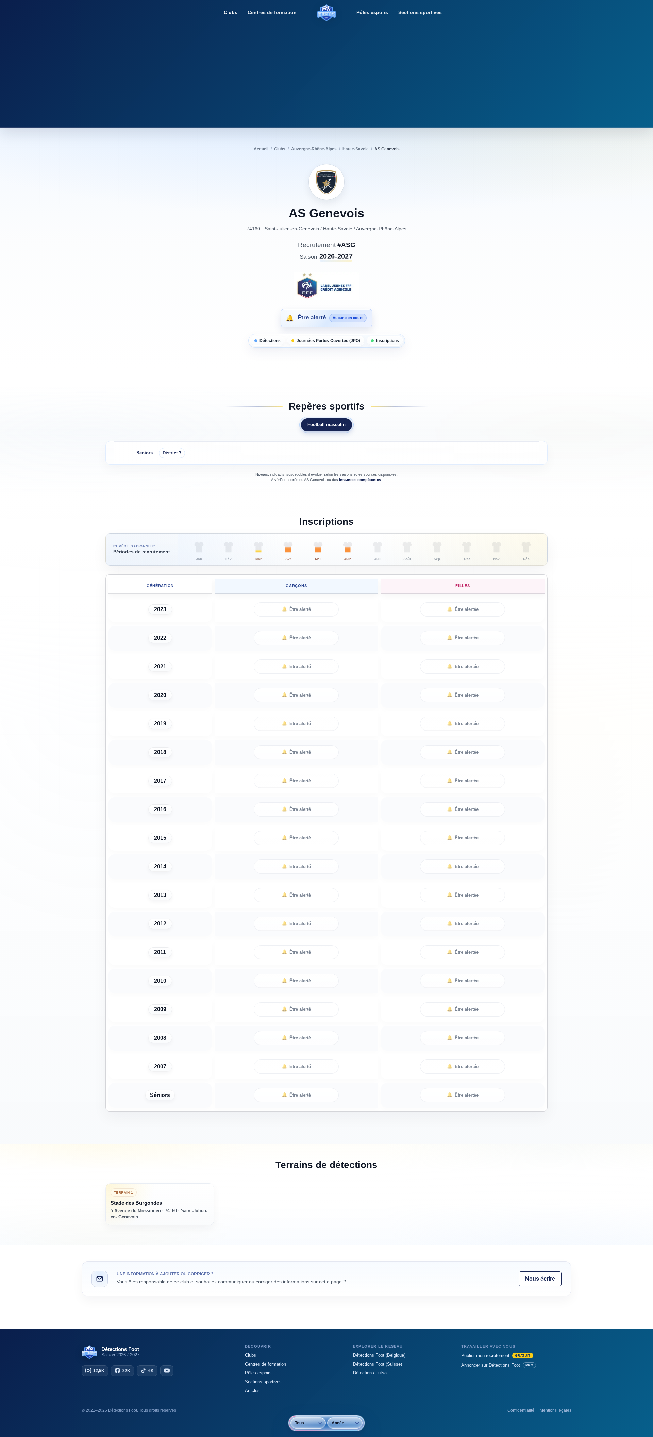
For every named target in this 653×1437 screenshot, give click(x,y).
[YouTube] (166, 1370)
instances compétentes (360, 480)
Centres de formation (272, 12)
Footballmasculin (326, 424)
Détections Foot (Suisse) (377, 1364)
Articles (252, 1390)
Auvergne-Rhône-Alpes (381, 228)
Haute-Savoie (337, 228)
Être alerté (296, 609)
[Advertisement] (326, 73)
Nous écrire (540, 1279)
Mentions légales (555, 1410)
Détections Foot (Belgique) (379, 1355)
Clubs (230, 12)
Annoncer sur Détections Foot (497, 1365)
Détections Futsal (370, 1372)
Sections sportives (420, 12)
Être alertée (463, 609)
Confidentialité (520, 1410)
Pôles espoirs (372, 12)
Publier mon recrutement (496, 1355)
